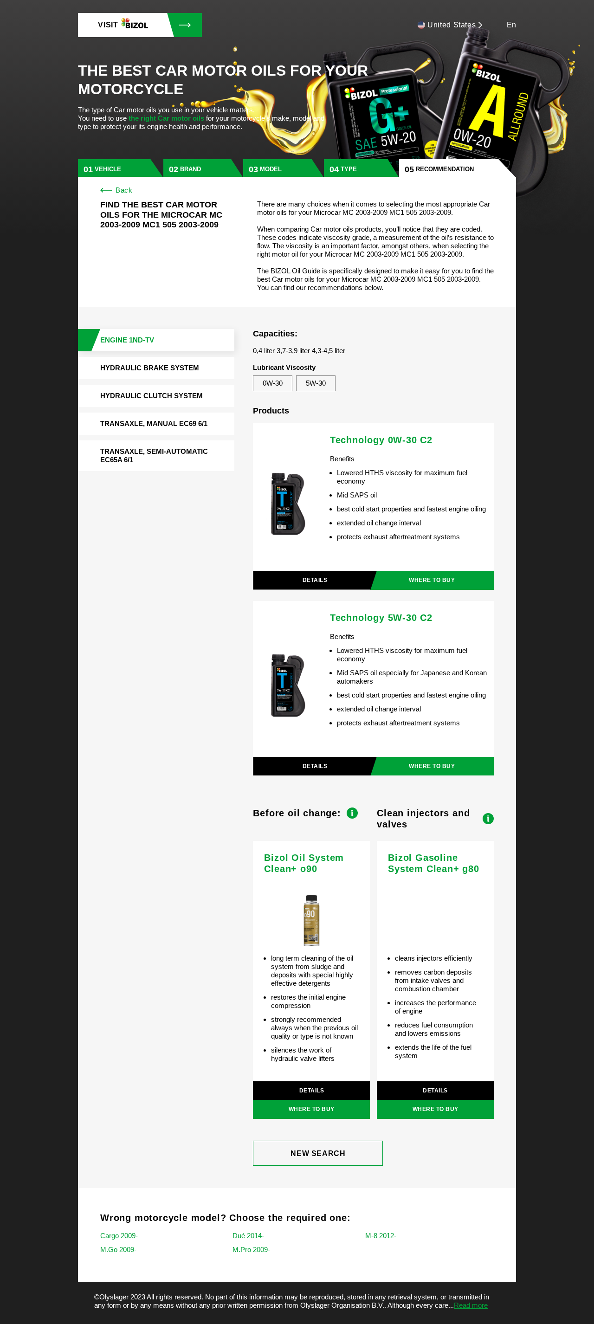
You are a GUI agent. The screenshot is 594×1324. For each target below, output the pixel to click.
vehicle (108, 169)
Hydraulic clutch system (151, 396)
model (271, 169)
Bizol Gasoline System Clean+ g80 (433, 863)
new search (318, 1153)
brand (190, 169)
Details (315, 580)
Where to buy (432, 580)
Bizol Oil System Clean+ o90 (304, 863)
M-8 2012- (380, 1236)
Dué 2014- (248, 1236)
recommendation (445, 169)
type (349, 169)
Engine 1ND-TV (127, 340)
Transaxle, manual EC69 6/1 (153, 423)
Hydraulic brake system (149, 368)
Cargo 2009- (119, 1236)
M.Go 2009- (118, 1249)
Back (124, 190)
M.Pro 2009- (251, 1249)
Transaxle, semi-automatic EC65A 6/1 (154, 455)
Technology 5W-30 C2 (381, 618)
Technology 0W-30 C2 (381, 440)
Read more (471, 1305)
